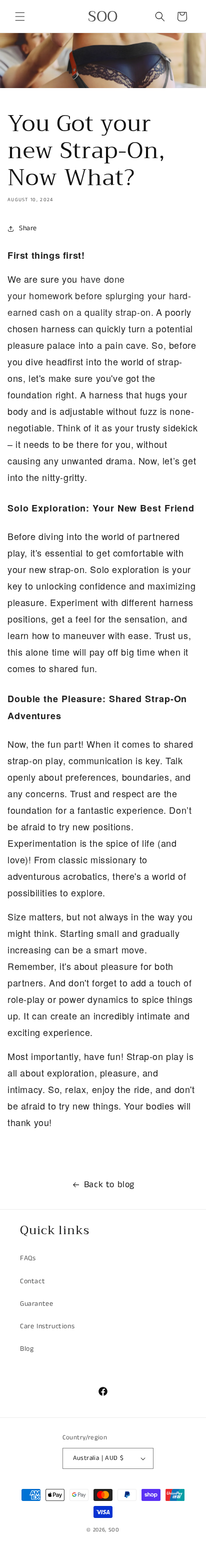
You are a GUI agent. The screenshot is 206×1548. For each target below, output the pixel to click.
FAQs (28, 1258)
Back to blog (109, 1184)
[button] (20, 17)
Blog (27, 1349)
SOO (114, 1530)
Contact (32, 1281)
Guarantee (36, 1304)
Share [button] (28, 228)
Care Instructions (47, 1326)
